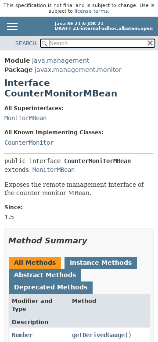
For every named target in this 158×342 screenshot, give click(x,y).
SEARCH (25, 43)
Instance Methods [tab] (101, 262)
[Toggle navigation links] (11, 27)
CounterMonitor (29, 142)
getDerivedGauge (98, 334)
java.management (60, 60)
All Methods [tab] (35, 262)
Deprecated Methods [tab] (50, 287)
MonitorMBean (25, 117)
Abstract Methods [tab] (45, 274)
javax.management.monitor (78, 69)
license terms (91, 11)
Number (22, 334)
